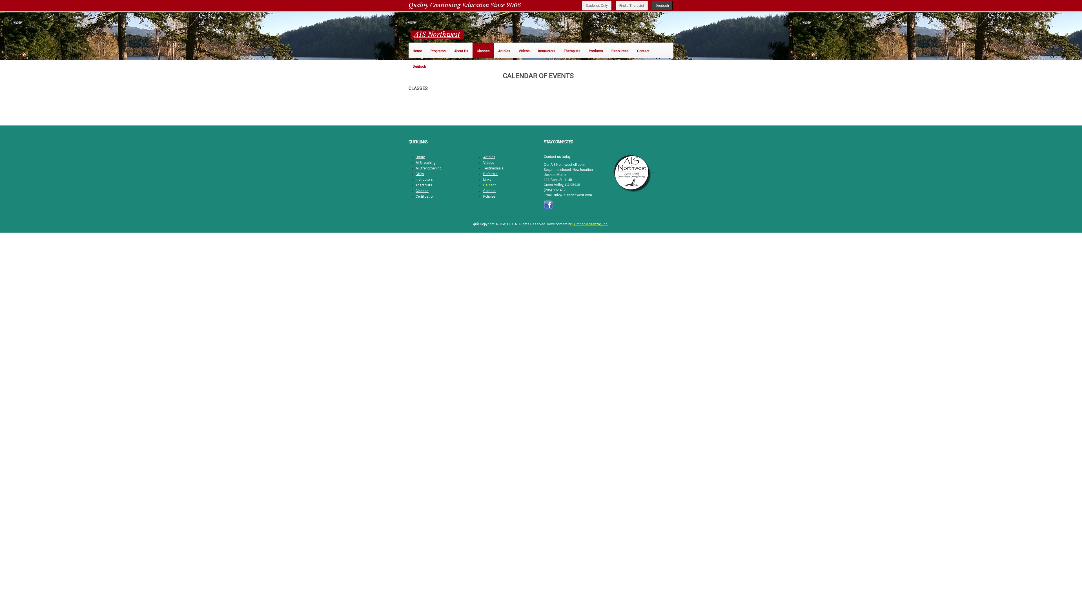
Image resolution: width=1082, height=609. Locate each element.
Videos (488, 163)
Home (420, 157)
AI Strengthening (429, 168)
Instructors (424, 180)
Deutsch (662, 6)
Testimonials (493, 168)
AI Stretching (426, 163)
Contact (489, 191)
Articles (489, 157)
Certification (425, 196)
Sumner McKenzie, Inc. (590, 224)
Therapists (424, 185)
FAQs (420, 174)
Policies (489, 196)
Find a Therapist (631, 6)
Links (487, 180)
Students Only (597, 6)
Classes (422, 191)
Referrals (490, 174)
